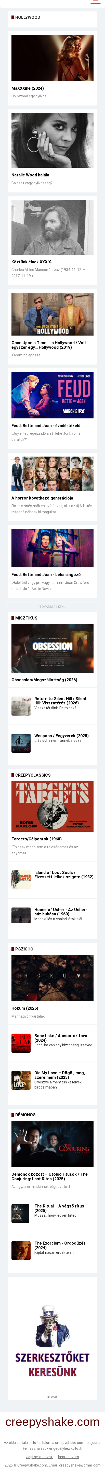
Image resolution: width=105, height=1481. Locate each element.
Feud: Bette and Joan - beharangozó (46, 574)
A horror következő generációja (42, 498)
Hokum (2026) (24, 1008)
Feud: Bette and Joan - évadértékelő (46, 425)
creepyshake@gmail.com (80, 1465)
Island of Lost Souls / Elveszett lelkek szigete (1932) (64, 875)
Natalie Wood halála (30, 175)
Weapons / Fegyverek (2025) (61, 735)
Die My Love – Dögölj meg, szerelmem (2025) (59, 1075)
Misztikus (26, 618)
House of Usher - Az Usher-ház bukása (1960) (60, 912)
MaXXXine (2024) (27, 88)
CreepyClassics (33, 775)
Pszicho (24, 949)
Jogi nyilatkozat (39, 1457)
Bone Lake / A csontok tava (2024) (60, 1038)
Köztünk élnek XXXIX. (31, 262)
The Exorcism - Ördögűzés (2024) (60, 1245)
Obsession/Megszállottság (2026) (44, 679)
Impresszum (68, 1457)
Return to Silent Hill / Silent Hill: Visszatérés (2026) (60, 701)
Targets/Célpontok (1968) (36, 839)
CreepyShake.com (32, 1465)
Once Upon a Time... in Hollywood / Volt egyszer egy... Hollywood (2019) (48, 345)
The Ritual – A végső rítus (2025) (59, 1208)
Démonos (25, 1114)
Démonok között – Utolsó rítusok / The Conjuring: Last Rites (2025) (49, 1176)
